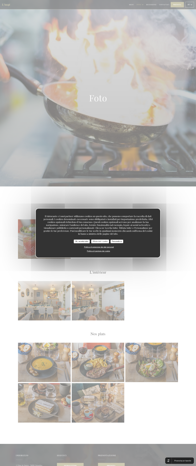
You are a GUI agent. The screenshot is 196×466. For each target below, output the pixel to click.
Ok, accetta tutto (81, 241)
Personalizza (117, 241)
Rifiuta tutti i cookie (100, 241)
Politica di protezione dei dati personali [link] (99, 247)
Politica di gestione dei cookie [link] (98, 251)
